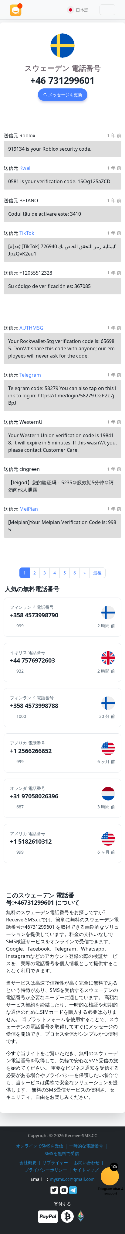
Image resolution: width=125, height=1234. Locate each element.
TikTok (26, 233)
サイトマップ (86, 1170)
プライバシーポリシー (46, 1170)
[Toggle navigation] (107, 9)
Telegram (30, 375)
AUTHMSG (31, 327)
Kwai (24, 168)
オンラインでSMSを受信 (39, 1146)
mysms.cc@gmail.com (72, 1179)
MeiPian (28, 509)
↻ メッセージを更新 (62, 95)
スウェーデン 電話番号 (63, 68)
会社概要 (27, 1162)
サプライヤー (55, 1162)
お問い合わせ (87, 1162)
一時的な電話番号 (86, 1146)
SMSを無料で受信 (62, 1153)
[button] (80, 9)
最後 (97, 573)
